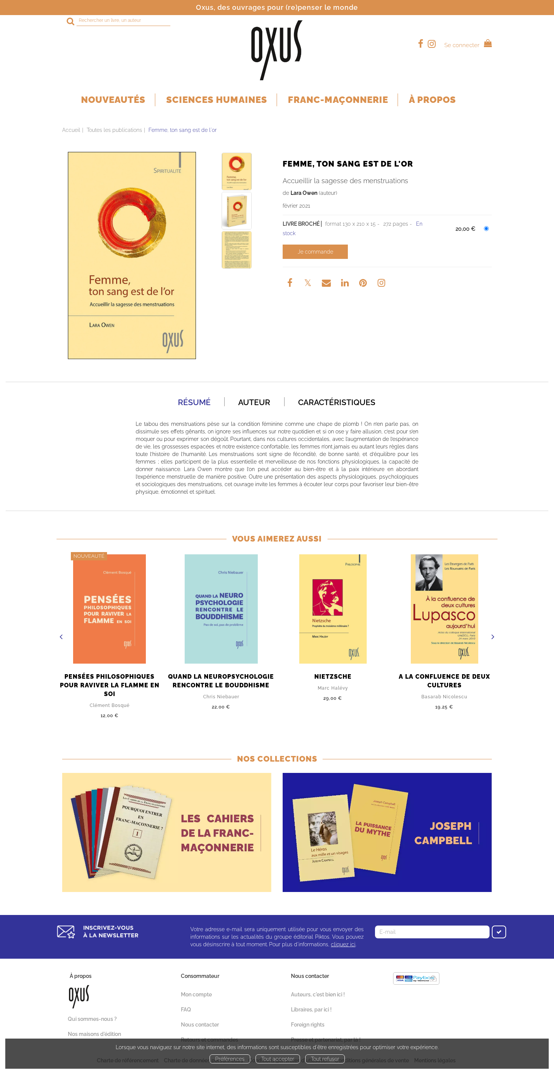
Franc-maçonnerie (338, 99)
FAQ (186, 1010)
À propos (432, 99)
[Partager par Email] (327, 284)
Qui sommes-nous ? (92, 1019)
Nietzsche (333, 676)
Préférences (230, 1059)
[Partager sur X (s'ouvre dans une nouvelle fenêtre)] (308, 284)
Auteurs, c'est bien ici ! (318, 994)
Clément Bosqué (110, 705)
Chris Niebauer (221, 696)
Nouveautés (113, 99)
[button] (132, 255)
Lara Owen (304, 193)
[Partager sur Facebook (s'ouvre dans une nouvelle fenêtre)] (291, 284)
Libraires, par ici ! (311, 1010)
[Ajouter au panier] (315, 252)
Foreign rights (307, 1025)
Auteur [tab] (254, 402)
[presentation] (61, 637)
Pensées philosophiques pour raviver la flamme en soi (109, 685)
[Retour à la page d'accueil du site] (277, 50)
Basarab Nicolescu (444, 696)
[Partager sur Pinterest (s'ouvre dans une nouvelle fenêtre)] (364, 284)
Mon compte (196, 994)
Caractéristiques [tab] (336, 402)
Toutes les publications (114, 130)
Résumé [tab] (194, 402)
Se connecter (461, 45)
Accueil (71, 130)
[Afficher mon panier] (486, 44)
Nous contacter (200, 1025)
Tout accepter (277, 1059)
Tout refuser (325, 1059)
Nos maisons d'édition (94, 1034)
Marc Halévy (333, 688)
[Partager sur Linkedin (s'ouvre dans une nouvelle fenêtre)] (345, 284)
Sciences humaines (216, 99)
